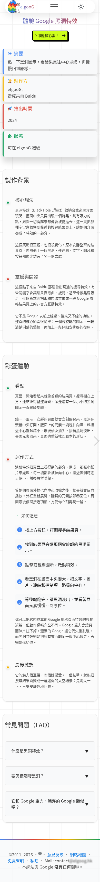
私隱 (34, 861)
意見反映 (55, 854)
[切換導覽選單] (54, 6)
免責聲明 (16, 861)
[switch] (81, 6)
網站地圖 (78, 854)
